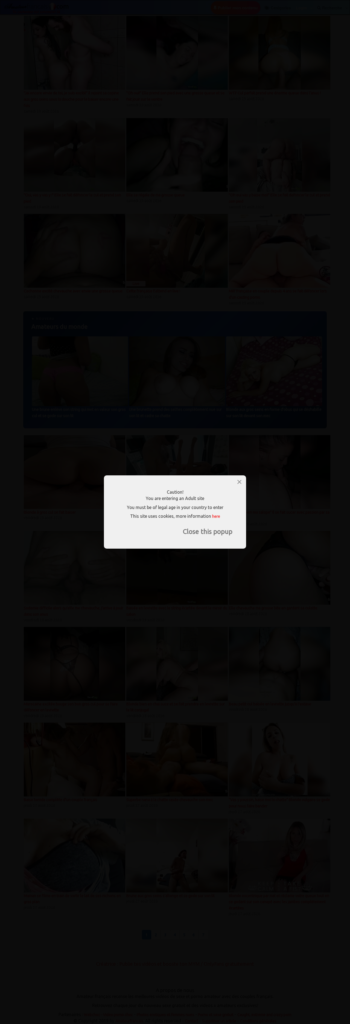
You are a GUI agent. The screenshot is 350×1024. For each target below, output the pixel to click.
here (216, 516)
